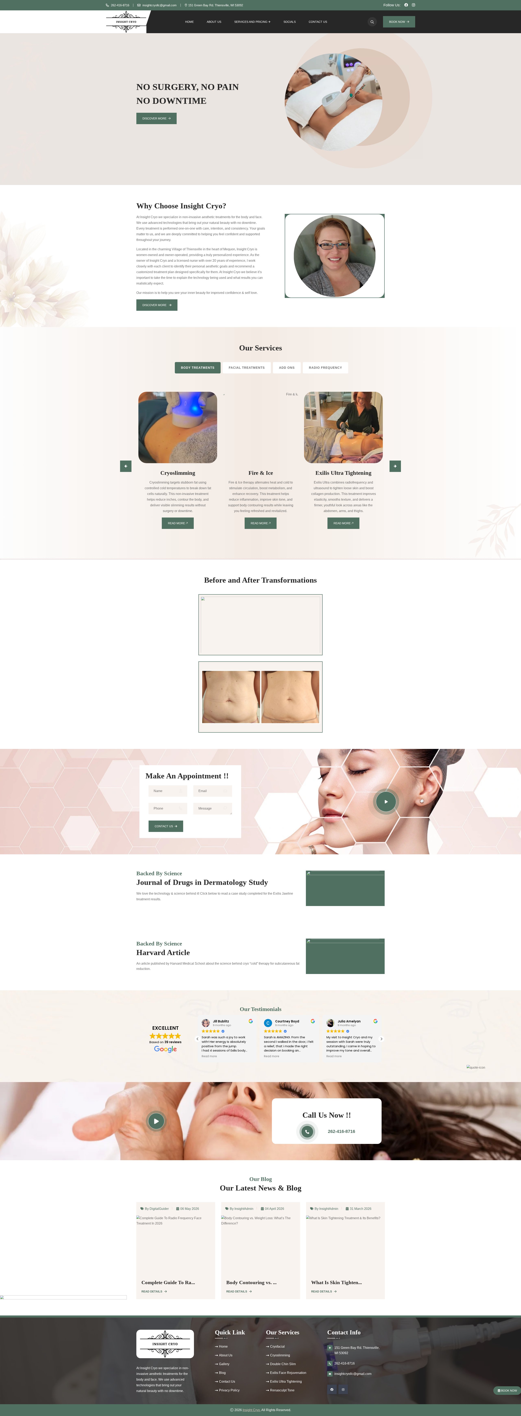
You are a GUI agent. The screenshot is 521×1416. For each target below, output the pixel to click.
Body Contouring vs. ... (166, 1282)
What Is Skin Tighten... (251, 1282)
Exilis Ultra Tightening (286, 1381)
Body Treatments (198, 367)
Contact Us (318, 21)
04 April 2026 (189, 1208)
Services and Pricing (250, 21)
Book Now (397, 21)
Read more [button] (209, 1056)
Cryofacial (277, 1346)
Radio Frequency (325, 367)
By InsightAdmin (157, 1208)
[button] (381, 1039)
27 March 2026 (360, 1208)
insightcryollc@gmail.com (159, 5)
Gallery (224, 1364)
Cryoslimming (280, 1355)
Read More (177, 523)
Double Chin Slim (283, 1364)
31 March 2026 (276, 1208)
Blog (222, 1372)
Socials (289, 21)
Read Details (151, 1291)
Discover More (154, 118)
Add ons (287, 367)
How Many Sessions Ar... (338, 1282)
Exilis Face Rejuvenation (288, 1372)
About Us (214, 21)
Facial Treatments (247, 367)
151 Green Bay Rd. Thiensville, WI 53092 (215, 5)
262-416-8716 (119, 5)
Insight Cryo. (252, 1410)
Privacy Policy (229, 1390)
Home (189, 21)
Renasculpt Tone (282, 1390)
